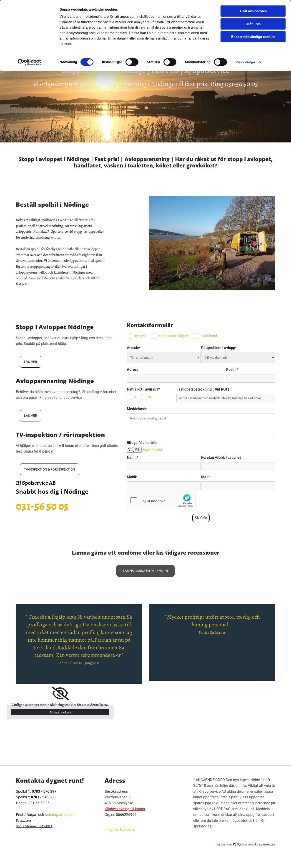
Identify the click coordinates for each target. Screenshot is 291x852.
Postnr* (232, 369)
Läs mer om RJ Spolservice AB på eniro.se (245, 844)
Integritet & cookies (120, 829)
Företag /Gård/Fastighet (221, 457)
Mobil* (132, 477)
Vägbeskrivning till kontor (125, 809)
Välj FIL (134, 450)
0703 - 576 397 (44, 791)
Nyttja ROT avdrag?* (143, 389)
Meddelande (137, 409)
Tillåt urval (253, 24)
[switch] (131, 62)
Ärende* (133, 348)
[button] (30, 362)
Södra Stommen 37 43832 (34, 826)
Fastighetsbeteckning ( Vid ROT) (202, 389)
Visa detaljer (245, 62)
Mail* (205, 477)
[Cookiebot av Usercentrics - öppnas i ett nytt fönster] (29, 62)
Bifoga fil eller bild (142, 443)
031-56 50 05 (241, 83)
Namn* (132, 457)
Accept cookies (60, 712)
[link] (60, 693)
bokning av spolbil (59, 814)
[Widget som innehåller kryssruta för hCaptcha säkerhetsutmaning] (161, 500)
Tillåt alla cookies (253, 11)
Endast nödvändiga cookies (253, 37)
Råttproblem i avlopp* (219, 348)
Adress (132, 369)
